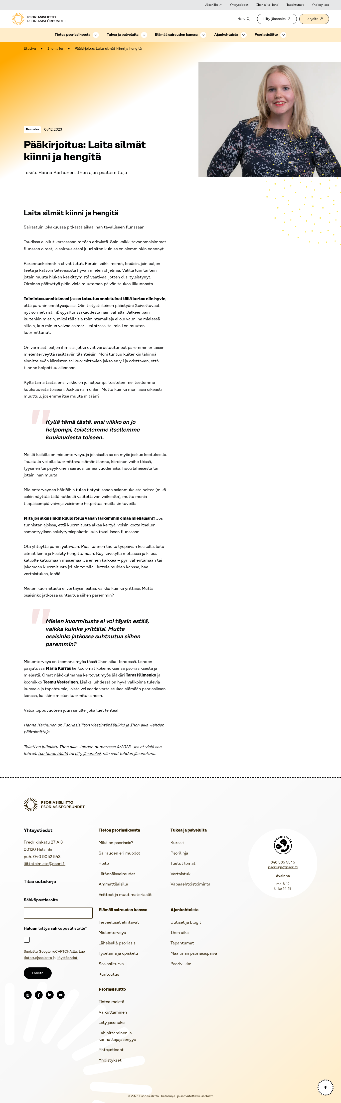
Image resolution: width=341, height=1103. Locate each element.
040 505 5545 (283, 863)
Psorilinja (179, 853)
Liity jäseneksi (274, 19)
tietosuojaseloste (38, 958)
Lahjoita (312, 19)
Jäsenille (211, 4)
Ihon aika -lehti (267, 4)
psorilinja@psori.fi (283, 867)
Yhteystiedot (239, 4)
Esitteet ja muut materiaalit (125, 895)
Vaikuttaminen (113, 1012)
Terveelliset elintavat (119, 922)
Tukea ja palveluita (123, 35)
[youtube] (61, 995)
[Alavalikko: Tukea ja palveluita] (144, 35)
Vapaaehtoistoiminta (190, 884)
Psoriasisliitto (266, 35)
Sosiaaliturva (111, 964)
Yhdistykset (320, 4)
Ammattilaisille (113, 884)
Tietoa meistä (111, 1002)
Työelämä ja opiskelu (118, 953)
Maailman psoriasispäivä (193, 953)
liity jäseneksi (88, 754)
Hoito (104, 864)
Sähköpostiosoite (41, 900)
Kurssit (177, 843)
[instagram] (28, 995)
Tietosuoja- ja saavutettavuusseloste (187, 1096)
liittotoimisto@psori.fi (44, 864)
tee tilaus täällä (53, 754)
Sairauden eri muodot (119, 853)
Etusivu (30, 49)
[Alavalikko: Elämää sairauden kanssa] (203, 35)
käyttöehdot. (67, 958)
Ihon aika (55, 49)
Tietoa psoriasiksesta (72, 35)
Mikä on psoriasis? (116, 843)
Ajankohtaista (226, 35)
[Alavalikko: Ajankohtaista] (244, 35)
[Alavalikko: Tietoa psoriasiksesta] (96, 35)
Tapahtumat (295, 4)
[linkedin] (50, 995)
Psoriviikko (180, 964)
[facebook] (39, 995)
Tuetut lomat (182, 864)
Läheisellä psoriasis (117, 943)
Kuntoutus (109, 974)
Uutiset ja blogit (185, 922)
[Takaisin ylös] (326, 1088)
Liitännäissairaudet (117, 874)
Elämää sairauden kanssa (176, 35)
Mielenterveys (112, 933)
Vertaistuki (180, 874)
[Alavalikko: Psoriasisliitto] (283, 35)
